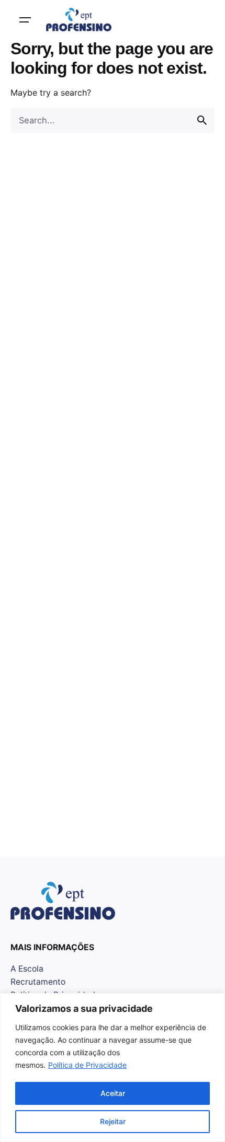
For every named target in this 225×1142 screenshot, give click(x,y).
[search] (202, 120)
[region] (112, 1067)
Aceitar (112, 1093)
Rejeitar (113, 1121)
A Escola (26, 969)
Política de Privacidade (87, 1064)
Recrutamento (37, 982)
